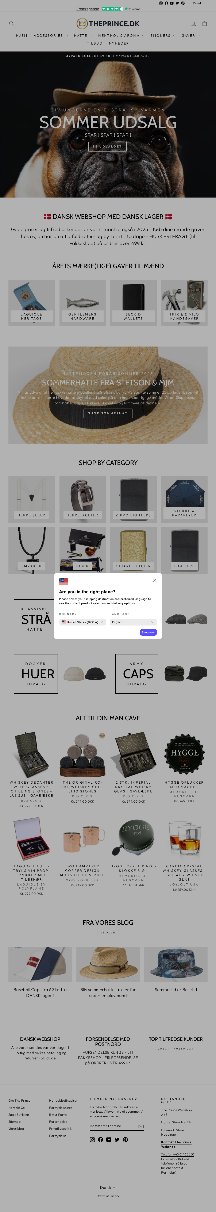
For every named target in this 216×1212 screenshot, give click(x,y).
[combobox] (80, 622)
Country (68, 614)
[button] (155, 581)
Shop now (148, 632)
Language (120, 614)
